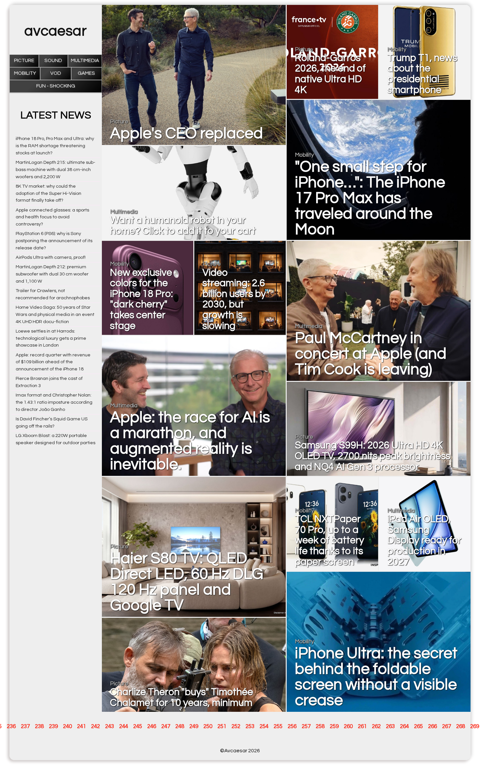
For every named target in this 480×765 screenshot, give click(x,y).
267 (446, 726)
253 (250, 726)
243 (109, 726)
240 (67, 726)
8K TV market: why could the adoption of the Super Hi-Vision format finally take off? (48, 193)
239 (53, 726)
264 (404, 726)
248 (179, 726)
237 (25, 726)
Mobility (25, 73)
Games (86, 73)
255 (278, 726)
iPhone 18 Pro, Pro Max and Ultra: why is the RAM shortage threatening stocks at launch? (55, 145)
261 (362, 726)
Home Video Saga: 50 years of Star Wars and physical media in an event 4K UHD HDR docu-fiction (55, 314)
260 (348, 726)
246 (151, 726)
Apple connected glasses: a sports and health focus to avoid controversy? (52, 217)
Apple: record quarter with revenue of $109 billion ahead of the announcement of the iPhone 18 (53, 362)
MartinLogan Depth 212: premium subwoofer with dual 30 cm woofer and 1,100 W (52, 274)
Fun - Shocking (55, 86)
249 (193, 726)
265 (418, 726)
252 (236, 726)
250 (207, 726)
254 (264, 726)
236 (11, 726)
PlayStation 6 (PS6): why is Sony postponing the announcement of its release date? (54, 240)
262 (376, 726)
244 (123, 726)
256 (292, 726)
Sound (53, 60)
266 (432, 726)
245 (137, 726)
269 (474, 726)
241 (81, 726)
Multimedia (85, 60)
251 (221, 726)
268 (460, 726)
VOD (55, 73)
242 (95, 726)
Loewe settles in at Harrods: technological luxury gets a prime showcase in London (51, 338)
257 (306, 726)
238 (39, 726)
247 (165, 726)
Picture (24, 60)
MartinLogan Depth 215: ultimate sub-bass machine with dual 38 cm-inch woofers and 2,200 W (55, 169)
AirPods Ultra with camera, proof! (51, 257)
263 (390, 726)
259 (334, 726)
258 (320, 726)
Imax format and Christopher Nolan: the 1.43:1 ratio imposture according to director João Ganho (54, 402)
